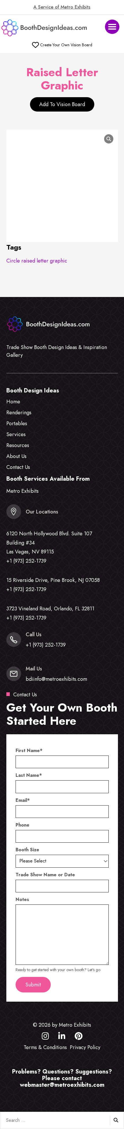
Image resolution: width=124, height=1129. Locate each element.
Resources (17, 445)
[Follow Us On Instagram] (45, 1037)
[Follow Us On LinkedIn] (61, 1037)
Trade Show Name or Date (45, 874)
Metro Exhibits (22, 491)
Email (23, 800)
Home (13, 401)
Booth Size (27, 849)
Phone (22, 825)
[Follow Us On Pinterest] (78, 1037)
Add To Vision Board (62, 104)
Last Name (29, 775)
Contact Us (18, 467)
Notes (22, 899)
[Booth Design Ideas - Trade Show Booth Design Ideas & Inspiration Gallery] (44, 28)
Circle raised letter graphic (36, 260)
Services (16, 434)
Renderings (18, 412)
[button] (112, 27)
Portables (16, 423)
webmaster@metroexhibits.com (62, 1085)
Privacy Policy (85, 1047)
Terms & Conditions (45, 1047)
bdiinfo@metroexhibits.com (56, 679)
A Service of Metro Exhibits (61, 7)
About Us (16, 456)
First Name (29, 750)
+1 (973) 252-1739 (26, 561)
